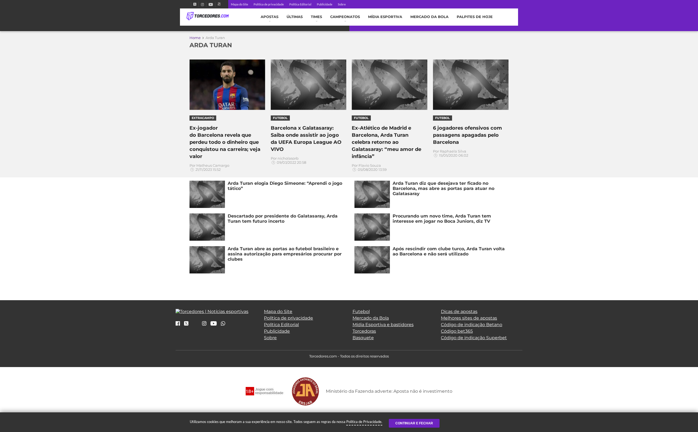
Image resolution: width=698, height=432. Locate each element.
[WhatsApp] (223, 323)
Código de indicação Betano (471, 324)
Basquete (363, 337)
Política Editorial (300, 4)
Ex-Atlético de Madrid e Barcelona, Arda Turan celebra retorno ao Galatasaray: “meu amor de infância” (386, 142)
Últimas (295, 17)
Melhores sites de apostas (469, 318)
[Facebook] (188, 4)
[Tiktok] (195, 325)
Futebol (361, 311)
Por (209, 167)
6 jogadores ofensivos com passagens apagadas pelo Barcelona (467, 135)
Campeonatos (345, 17)
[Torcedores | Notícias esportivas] (207, 16)
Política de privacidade (269, 4)
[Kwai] (219, 4)
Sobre (342, 4)
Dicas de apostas (459, 311)
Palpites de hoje (475, 17)
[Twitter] (194, 4)
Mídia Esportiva (385, 17)
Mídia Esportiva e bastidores (383, 324)
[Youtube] (210, 4)
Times (316, 17)
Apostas (269, 17)
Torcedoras (364, 331)
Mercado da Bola (429, 17)
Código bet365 (457, 331)
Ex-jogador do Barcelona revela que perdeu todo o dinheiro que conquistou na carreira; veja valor (224, 142)
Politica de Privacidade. (364, 421)
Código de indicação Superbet (474, 337)
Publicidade (324, 4)
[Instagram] (202, 4)
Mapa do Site (239, 4)
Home (195, 37)
